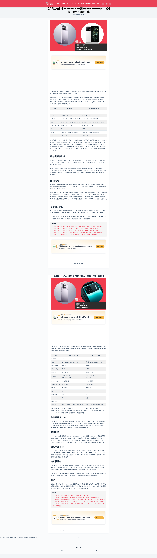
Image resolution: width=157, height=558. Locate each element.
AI (70, 3)
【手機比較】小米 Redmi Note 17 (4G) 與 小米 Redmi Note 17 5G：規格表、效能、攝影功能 (79, 499)
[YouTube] (110, 4)
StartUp (63, 3)
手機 (67, 3)
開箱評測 (82, 3)
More (98, 3)
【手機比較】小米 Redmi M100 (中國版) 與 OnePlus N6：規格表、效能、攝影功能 (76, 497)
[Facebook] (103, 4)
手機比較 (93, 3)
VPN (78, 3)
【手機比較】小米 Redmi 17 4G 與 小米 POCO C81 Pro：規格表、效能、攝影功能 (75, 230)
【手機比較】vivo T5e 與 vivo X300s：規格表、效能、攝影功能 (71, 495)
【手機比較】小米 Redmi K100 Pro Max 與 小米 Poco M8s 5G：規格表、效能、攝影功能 (77, 232)
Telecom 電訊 (88, 3)
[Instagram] (107, 4)
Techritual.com (58, 555)
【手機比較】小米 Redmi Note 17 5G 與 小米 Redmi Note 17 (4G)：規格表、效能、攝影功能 (79, 502)
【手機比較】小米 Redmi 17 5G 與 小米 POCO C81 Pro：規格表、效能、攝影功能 (75, 228)
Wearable (74, 3)
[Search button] (97, 550)
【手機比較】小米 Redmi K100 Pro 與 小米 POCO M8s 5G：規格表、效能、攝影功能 (76, 234)
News (58, 3)
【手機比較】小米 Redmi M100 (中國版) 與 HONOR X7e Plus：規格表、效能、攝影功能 (77, 226)
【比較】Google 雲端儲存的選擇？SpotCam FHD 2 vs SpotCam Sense (18, 537)
